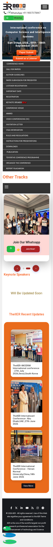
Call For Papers (13, 69)
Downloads (12, 147)
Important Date (13, 91)
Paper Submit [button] (26, 52)
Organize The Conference (18, 163)
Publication (12, 152)
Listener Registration (16, 86)
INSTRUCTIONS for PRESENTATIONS (21, 141)
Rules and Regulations (17, 136)
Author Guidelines (15, 75)
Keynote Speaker (14, 102)
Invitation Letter (14, 125)
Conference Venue (15, 108)
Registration (12, 97)
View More (28, 486)
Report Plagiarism (15, 168)
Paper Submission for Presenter (21, 80)
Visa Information (14, 130)
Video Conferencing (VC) (17, 119)
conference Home (15, 64)
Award (9, 114)
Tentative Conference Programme (22, 157)
